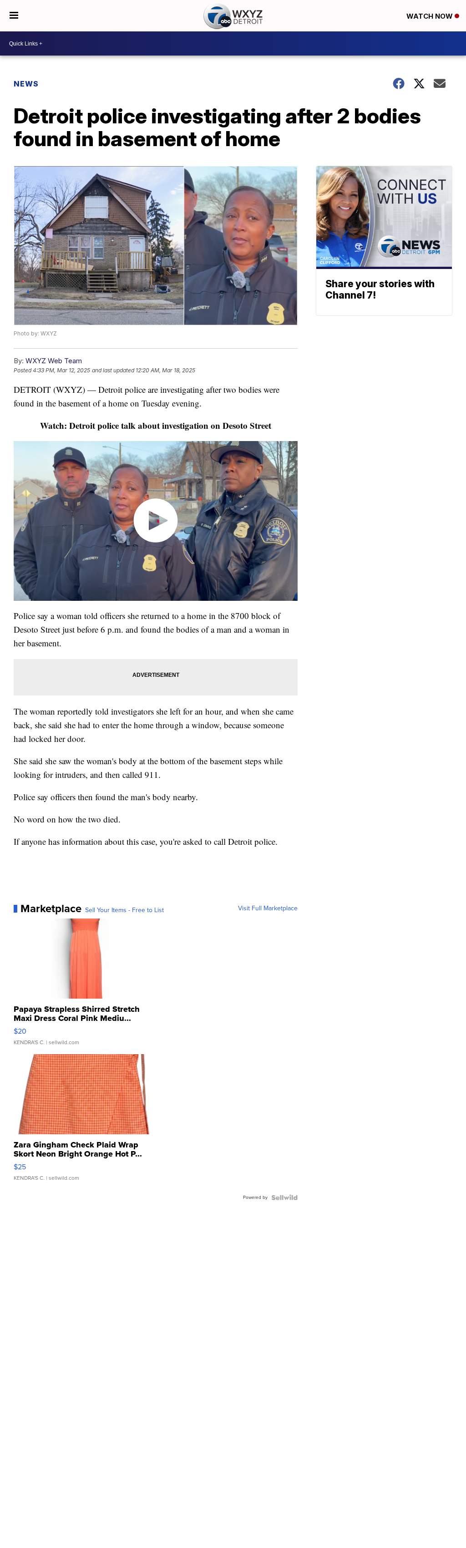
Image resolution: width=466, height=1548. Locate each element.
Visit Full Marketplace (268, 908)
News (26, 83)
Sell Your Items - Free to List (124, 910)
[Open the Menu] (14, 15)
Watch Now (430, 16)
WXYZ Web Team (53, 360)
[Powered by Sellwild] (284, 1197)
